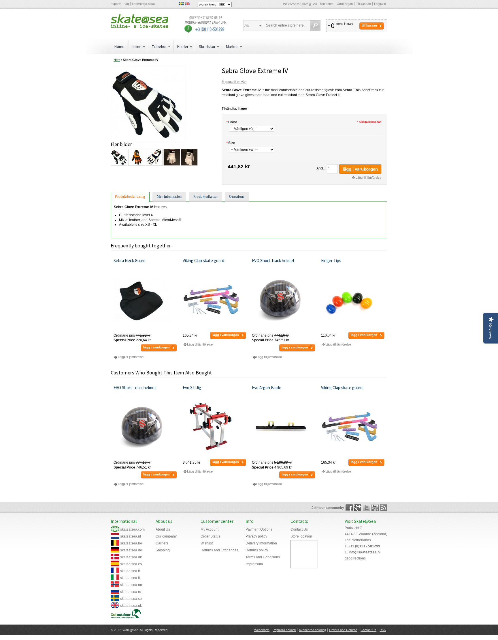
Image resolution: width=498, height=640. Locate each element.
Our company (166, 536)
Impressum (254, 564)
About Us (163, 529)
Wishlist (207, 543)
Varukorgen (345, 3)
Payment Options (259, 529)
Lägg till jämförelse (368, 177)
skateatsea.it (130, 578)
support (116, 3)
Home (119, 46)
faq (126, 3)
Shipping (163, 550)
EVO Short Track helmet (273, 260)
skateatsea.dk (131, 557)
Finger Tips (331, 260)
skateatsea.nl (130, 536)
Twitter (366, 507)
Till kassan (363, 3)
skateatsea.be (131, 543)
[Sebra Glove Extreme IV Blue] (154, 157)
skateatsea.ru (130, 592)
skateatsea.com (132, 529)
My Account (209, 529)
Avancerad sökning (312, 630)
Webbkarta (261, 630)
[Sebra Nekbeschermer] (145, 300)
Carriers (162, 543)
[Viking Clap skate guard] (214, 300)
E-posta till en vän (234, 81)
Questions (236, 197)
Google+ (357, 507)
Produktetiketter (205, 197)
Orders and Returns (343, 630)
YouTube (375, 507)
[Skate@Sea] (139, 21)
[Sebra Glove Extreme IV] (148, 69)
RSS (383, 630)
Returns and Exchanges (219, 550)
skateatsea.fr (130, 571)
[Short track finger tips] (353, 300)
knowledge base (143, 3)
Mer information (169, 197)
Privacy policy (256, 536)
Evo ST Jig (192, 387)
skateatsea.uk (131, 606)
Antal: (320, 168)
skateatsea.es (131, 564)
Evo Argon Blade (266, 387)
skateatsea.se (131, 599)
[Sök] (315, 25)
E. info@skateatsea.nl (362, 552)
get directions (355, 558)
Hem (117, 59)
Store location (301, 536)
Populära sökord (284, 630)
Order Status (210, 536)
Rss (383, 507)
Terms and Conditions (263, 557)
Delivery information (261, 543)
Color (231, 122)
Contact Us (299, 529)
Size (230, 143)
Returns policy (257, 550)
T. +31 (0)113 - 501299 (362, 546)
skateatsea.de (131, 550)
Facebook (349, 507)
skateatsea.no (131, 585)
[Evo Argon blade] (284, 427)
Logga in (380, 3)
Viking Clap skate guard (203, 260)
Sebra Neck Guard (130, 260)
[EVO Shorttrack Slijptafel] (214, 427)
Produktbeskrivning (130, 197)
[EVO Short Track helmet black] (284, 300)
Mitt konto (326, 3)
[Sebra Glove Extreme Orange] (136, 157)
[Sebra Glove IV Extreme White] (171, 157)
